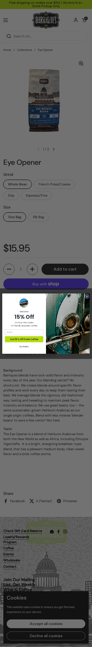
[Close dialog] (87, 296)
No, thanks (24, 346)
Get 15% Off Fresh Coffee (24, 339)
